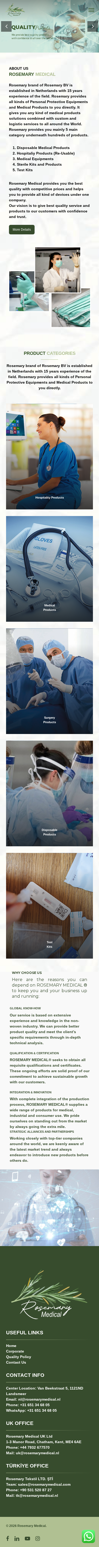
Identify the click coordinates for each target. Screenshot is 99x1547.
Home (11, 1346)
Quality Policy (18, 1357)
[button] (91, 9)
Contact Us (16, 1362)
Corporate (15, 1351)
